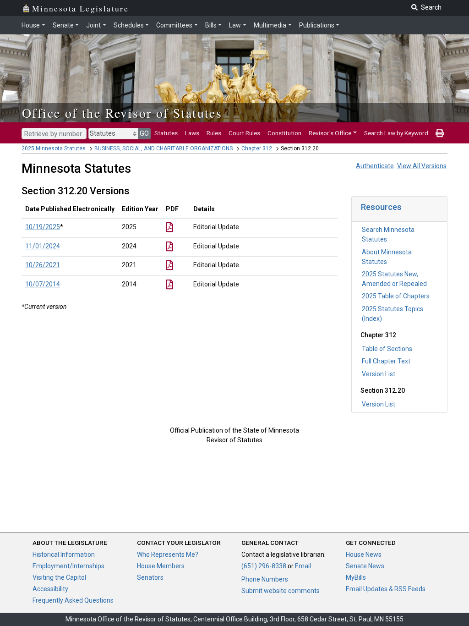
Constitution (284, 133)
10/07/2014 (42, 284)
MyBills (356, 577)
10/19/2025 (42, 227)
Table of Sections (387, 348)
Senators (150, 577)
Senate (63, 25)
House (31, 25)
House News (364, 554)
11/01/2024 (42, 246)
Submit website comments (280, 590)
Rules (214, 133)
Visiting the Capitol (59, 577)
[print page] (439, 133)
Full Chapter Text (386, 361)
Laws (192, 133)
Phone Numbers (264, 579)
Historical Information (64, 554)
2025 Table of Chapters (396, 296)
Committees (174, 25)
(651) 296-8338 (263, 566)
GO (144, 133)
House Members (161, 566)
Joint (93, 25)
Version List (378, 374)
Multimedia (270, 25)
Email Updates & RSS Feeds (385, 589)
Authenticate (375, 166)
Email (303, 566)
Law (235, 25)
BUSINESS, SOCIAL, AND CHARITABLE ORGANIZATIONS (163, 148)
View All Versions (422, 166)
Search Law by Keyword (396, 133)
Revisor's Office (330, 133)
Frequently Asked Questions (73, 600)
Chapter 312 (256, 148)
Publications (316, 25)
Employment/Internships (68, 566)
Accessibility (50, 589)
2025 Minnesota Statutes (54, 148)
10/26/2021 (42, 265)
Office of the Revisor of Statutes (122, 112)
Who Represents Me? (167, 554)
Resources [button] (381, 207)
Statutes (166, 133)
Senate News (365, 566)
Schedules (129, 25)
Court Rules (244, 133)
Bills (211, 25)
